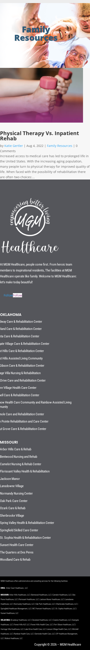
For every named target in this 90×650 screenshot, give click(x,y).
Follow (17, 295)
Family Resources (59, 146)
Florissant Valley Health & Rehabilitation (25, 471)
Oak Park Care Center (14, 501)
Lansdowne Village (12, 486)
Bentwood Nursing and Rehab (18, 457)
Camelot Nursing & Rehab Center (20, 464)
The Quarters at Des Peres (16, 552)
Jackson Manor (10, 479)
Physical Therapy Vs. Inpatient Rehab (39, 135)
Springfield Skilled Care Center (19, 530)
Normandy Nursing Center (16, 493)
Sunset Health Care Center (16, 545)
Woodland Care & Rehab (15, 560)
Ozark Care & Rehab (12, 508)
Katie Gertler (13, 146)
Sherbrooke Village (12, 516)
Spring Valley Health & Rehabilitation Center (27, 523)
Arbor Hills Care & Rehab (15, 449)
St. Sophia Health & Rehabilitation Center (25, 538)
